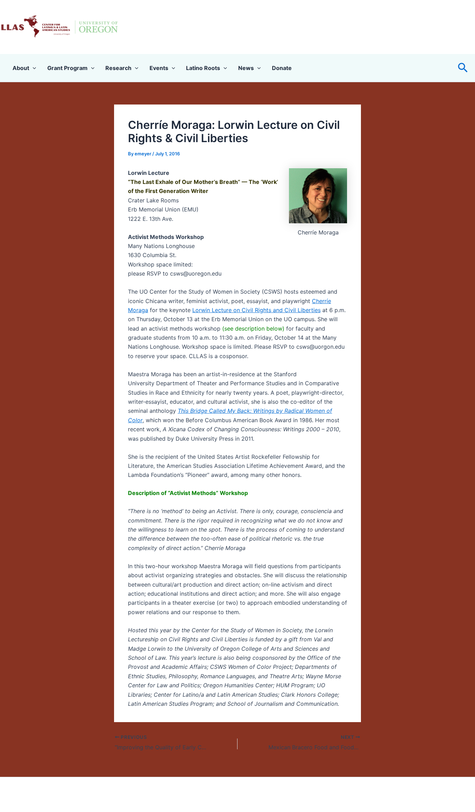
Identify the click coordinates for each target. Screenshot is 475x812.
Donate (282, 67)
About (21, 67)
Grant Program (67, 67)
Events (159, 67)
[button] (463, 68)
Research (118, 67)
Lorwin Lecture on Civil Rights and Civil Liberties (256, 310)
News (246, 67)
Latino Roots (203, 67)
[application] (32, 68)
